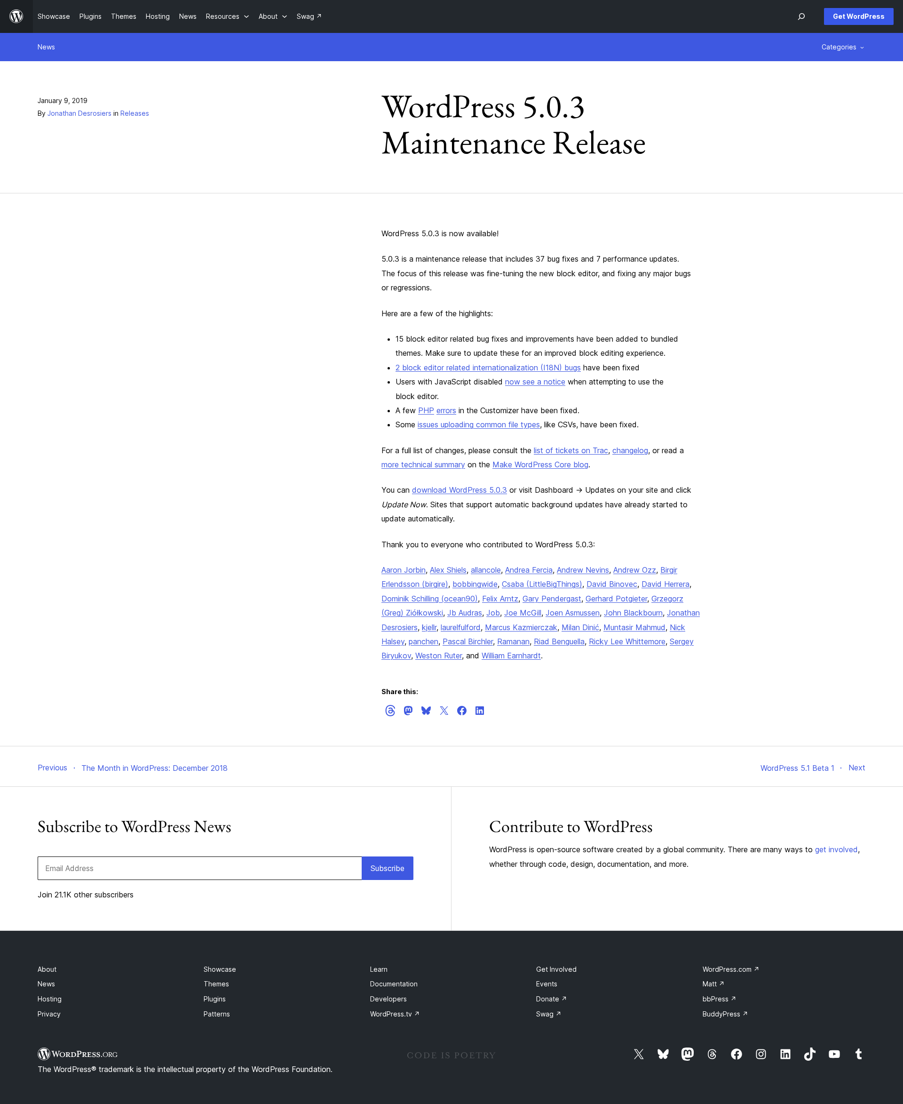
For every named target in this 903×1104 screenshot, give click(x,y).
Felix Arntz (500, 598)
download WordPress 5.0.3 (459, 490)
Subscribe (387, 868)
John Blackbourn (633, 612)
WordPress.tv (395, 1014)
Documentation (394, 984)
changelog (630, 450)
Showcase (220, 969)
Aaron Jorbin (403, 570)
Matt (714, 984)
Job (493, 612)
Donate (551, 999)
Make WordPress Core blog (540, 464)
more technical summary (423, 464)
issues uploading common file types (479, 424)
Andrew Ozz (634, 570)
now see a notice (535, 381)
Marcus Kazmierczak (521, 627)
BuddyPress (725, 1014)
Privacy (49, 1014)
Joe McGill (522, 612)
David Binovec (611, 584)
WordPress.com (731, 969)
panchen (423, 641)
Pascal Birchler (468, 641)
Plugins (215, 999)
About (47, 969)
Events (546, 984)
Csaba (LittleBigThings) (542, 584)
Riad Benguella (559, 641)
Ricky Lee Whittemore (627, 641)
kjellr (429, 627)
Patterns (217, 1014)
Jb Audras (464, 612)
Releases (134, 113)
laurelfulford (461, 627)
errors (446, 410)
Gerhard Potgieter (616, 598)
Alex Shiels (448, 570)
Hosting (50, 999)
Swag (549, 1014)
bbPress (720, 999)
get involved (836, 849)
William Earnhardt (511, 655)
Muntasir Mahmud (634, 627)
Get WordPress (859, 16)
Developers (388, 999)
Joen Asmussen (573, 612)
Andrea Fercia (529, 570)
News (46, 47)
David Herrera (665, 584)
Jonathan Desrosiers (79, 113)
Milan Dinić (580, 627)
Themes (216, 984)
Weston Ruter (438, 655)
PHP (426, 410)
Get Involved (556, 969)
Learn (379, 969)
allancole (486, 570)
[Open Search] (801, 16)
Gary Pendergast (552, 598)
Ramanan (513, 641)
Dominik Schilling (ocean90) (429, 598)
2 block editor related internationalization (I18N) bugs (488, 367)
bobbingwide (475, 584)
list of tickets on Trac (571, 450)
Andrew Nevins (583, 570)
